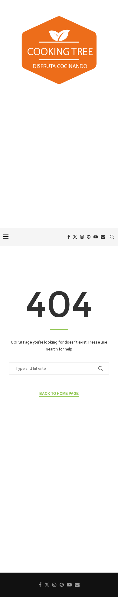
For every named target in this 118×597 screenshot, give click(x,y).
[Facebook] (68, 237)
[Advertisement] (59, 157)
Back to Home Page (59, 393)
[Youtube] (95, 237)
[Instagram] (82, 237)
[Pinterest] (88, 237)
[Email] (103, 237)
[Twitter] (75, 237)
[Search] (112, 237)
